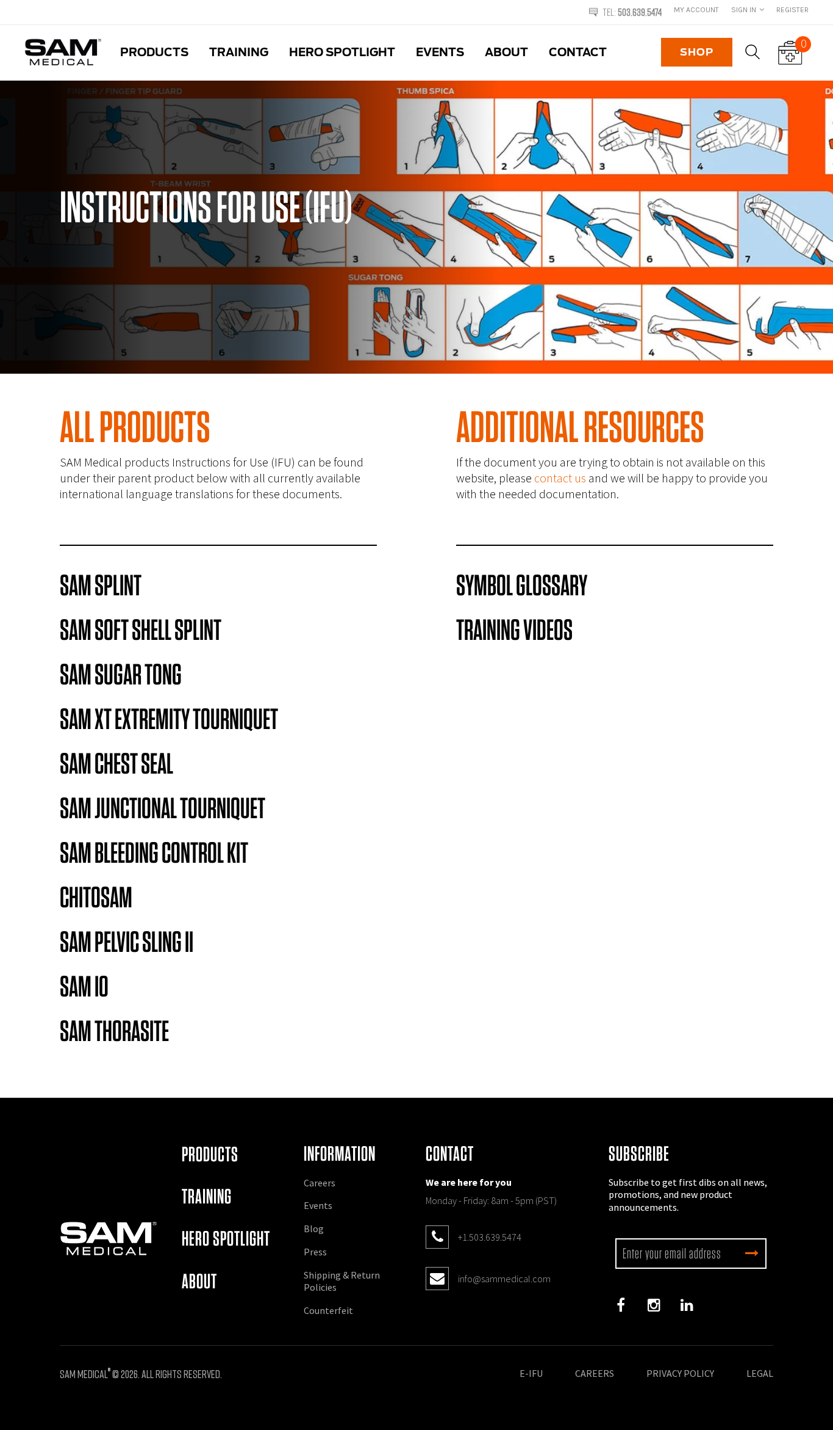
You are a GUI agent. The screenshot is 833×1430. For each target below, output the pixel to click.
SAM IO (84, 986)
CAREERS (594, 1373)
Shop (696, 52)
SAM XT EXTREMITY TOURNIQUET (169, 718)
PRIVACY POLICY (680, 1373)
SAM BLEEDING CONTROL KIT (154, 852)
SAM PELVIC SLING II (126, 941)
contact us (560, 477)
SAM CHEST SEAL (116, 763)
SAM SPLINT (100, 585)
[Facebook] (621, 1305)
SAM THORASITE (114, 1030)
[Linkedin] (686, 1305)
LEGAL (759, 1373)
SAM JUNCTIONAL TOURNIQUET (162, 808)
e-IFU (531, 1373)
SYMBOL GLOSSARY (521, 585)
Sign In (743, 9)
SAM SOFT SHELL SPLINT (140, 629)
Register (792, 9)
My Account (696, 9)
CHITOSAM (96, 897)
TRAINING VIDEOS (514, 629)
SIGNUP (752, 1253)
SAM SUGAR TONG (121, 674)
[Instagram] (654, 1305)
